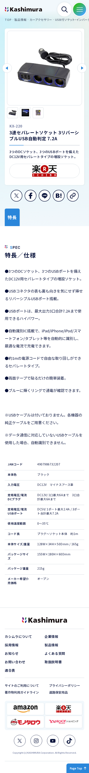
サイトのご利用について (22, 685)
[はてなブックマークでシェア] (59, 196)
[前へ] (7, 68)
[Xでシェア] (16, 196)
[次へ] (82, 68)
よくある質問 (54, 653)
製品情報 (20, 19)
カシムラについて (18, 636)
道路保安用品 (58, 692)
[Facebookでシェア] (30, 196)
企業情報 (51, 636)
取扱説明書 (53, 661)
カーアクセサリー (41, 19)
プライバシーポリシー (64, 685)
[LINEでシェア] (45, 196)
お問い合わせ (15, 661)
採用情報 (12, 645)
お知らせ (12, 653)
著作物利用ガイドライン (22, 692)
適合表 (10, 670)
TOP (8, 19)
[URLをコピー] (73, 196)
